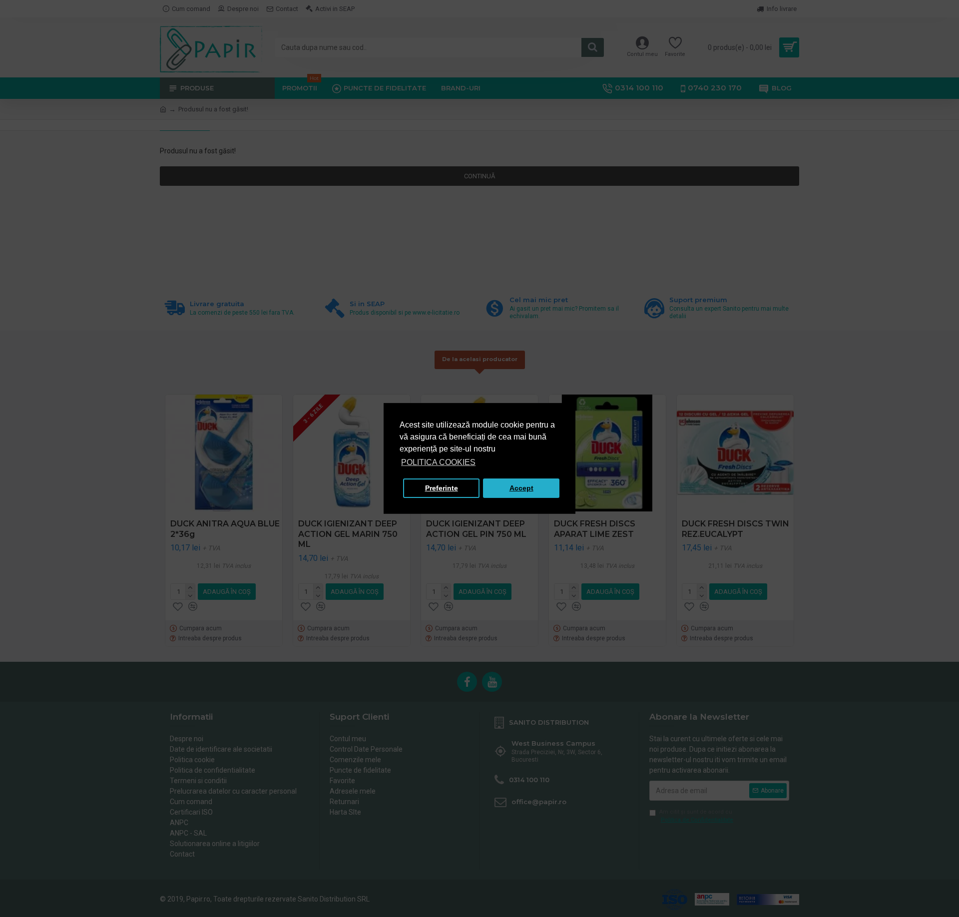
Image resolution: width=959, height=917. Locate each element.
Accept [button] (521, 488)
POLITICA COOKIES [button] (438, 462)
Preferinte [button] (441, 488)
